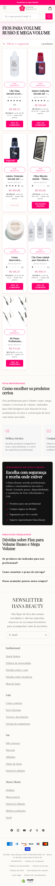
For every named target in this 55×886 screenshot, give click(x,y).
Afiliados (10, 756)
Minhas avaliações (16, 810)
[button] (4, 7)
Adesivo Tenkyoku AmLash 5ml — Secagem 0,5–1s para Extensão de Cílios (14, 177)
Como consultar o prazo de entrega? (23, 571)
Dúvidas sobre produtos (19, 676)
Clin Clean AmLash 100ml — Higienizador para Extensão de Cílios (14, 92)
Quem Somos (13, 656)
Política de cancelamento (35, 875)
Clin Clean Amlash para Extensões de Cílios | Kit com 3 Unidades (40, 258)
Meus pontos (13, 797)
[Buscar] (49, 16)
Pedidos (10, 790)
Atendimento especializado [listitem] (27, 2)
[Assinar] (45, 635)
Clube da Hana (14, 763)
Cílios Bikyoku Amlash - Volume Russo (40, 177)
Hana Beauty (16, 854)
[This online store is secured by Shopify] (27, 883)
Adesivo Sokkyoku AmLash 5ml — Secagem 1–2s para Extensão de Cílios (40, 92)
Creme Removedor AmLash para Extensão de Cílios (14, 258)
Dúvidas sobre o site (17, 670)
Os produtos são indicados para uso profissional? (23, 560)
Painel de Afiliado (15, 770)
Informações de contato (37, 870)
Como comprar (14, 703)
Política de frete (17, 870)
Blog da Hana (13, 683)
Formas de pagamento (18, 723)
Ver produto (14, 85)
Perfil (9, 817)
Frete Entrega (13, 710)
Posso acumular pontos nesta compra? (25, 581)
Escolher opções (40, 205)
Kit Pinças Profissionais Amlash (15, 340)
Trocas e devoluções (17, 716)
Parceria (10, 750)
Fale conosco (13, 743)
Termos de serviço (41, 866)
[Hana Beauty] (27, 8)
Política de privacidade (18, 663)
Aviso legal (16, 875)
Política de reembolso (34, 861)
